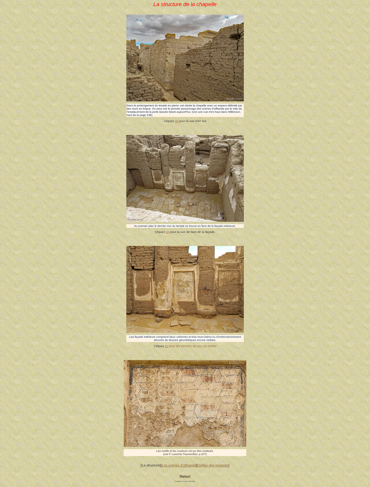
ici (176, 121)
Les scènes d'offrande (178, 465)
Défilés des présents (213, 465)
